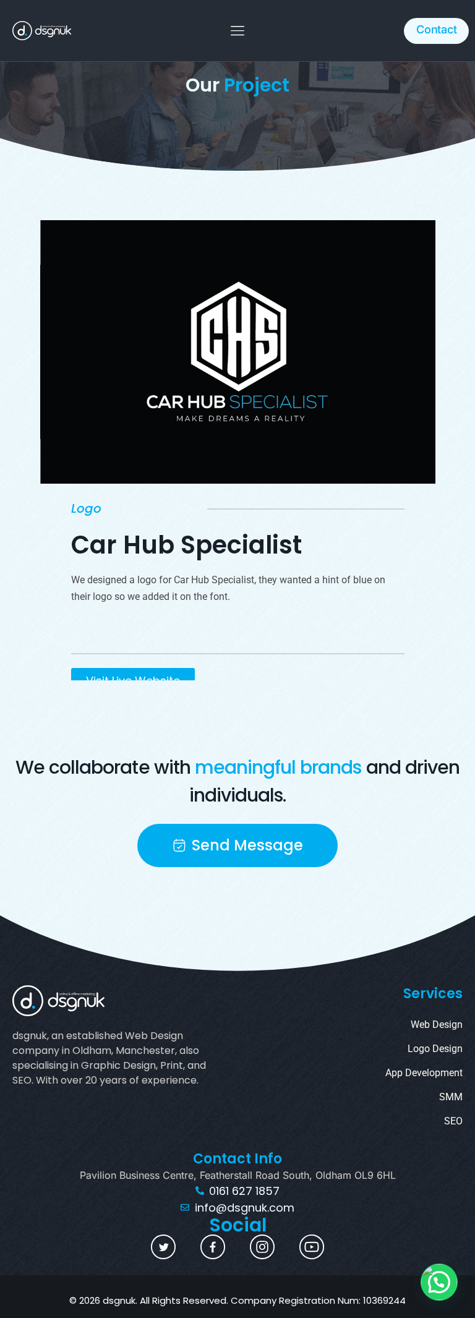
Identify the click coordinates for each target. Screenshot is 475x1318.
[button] (238, 30)
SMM (451, 1097)
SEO (453, 1121)
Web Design (437, 1024)
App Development (424, 1073)
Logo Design (435, 1049)
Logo (86, 508)
